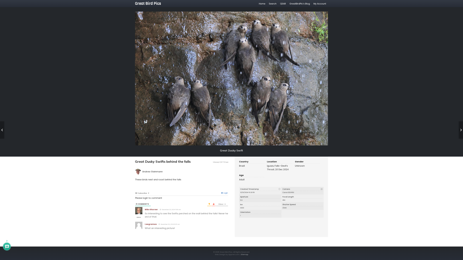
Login (225, 193)
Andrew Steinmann (152, 171)
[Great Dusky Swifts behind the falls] (231, 78)
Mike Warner (151, 209)
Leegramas (151, 224)
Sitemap (244, 254)
